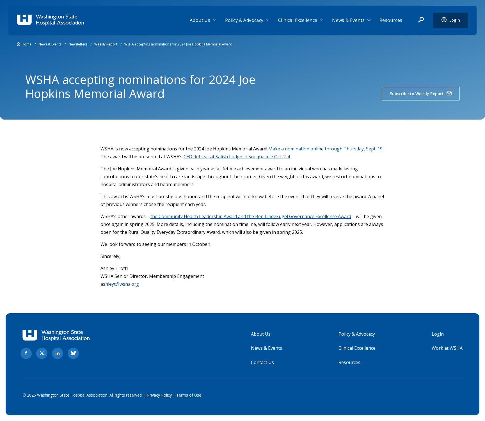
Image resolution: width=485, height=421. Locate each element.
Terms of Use (188, 395)
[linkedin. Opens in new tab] (57, 353)
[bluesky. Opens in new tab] (73, 353)
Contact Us (262, 362)
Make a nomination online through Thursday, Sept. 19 (325, 149)
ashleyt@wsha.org (119, 284)
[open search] (421, 20)
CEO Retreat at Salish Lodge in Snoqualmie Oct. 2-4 (237, 157)
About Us (200, 20)
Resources (390, 20)
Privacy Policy (159, 395)
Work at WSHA (447, 348)
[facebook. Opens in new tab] (26, 353)
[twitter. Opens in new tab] (41, 353)
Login (438, 334)
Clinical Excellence (297, 20)
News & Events (348, 20)
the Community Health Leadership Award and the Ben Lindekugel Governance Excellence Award (250, 216)
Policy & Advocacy (244, 20)
